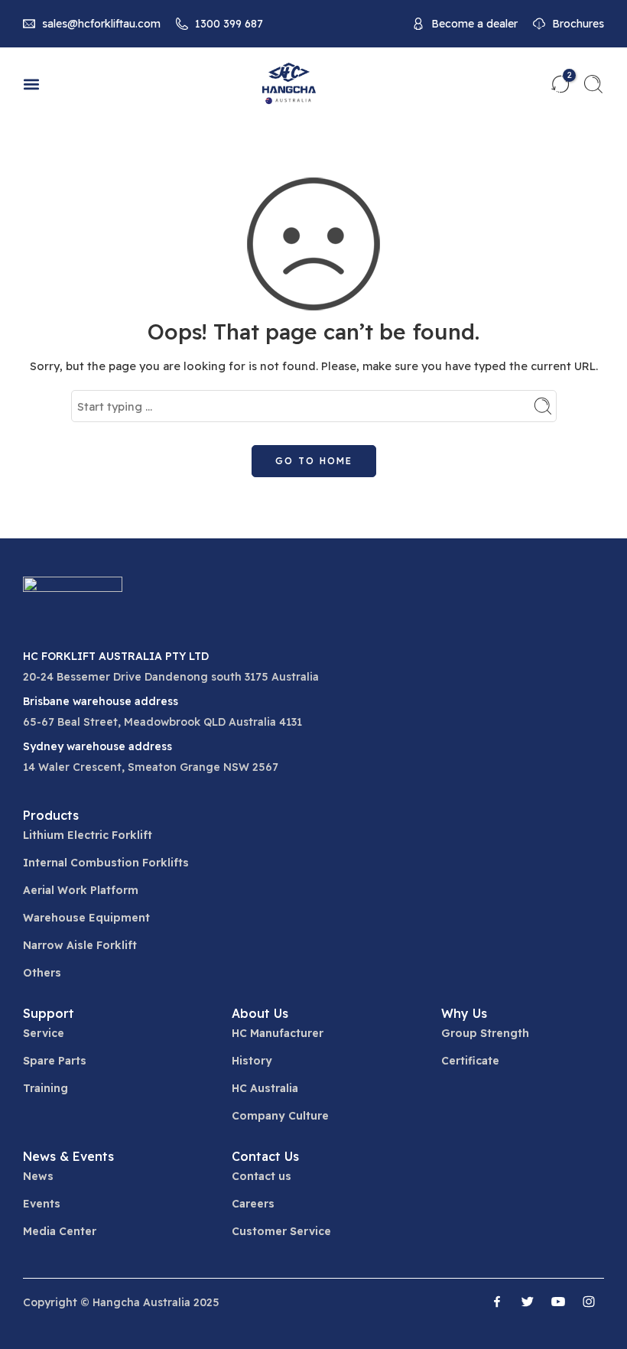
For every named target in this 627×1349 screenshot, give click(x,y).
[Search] (593, 84)
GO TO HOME (313, 460)
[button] (31, 84)
